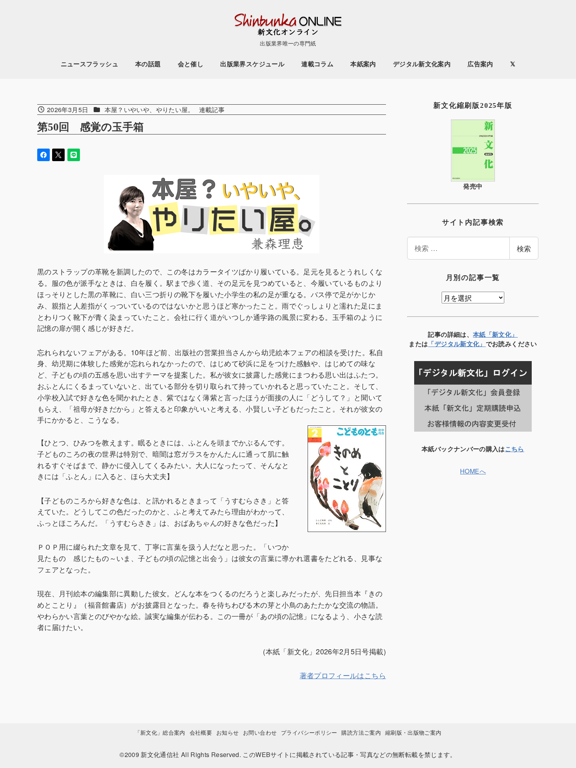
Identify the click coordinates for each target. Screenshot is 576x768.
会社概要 (201, 732)
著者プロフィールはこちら (343, 675)
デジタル (447, 343)
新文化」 (472, 343)
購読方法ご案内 (361, 732)
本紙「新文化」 (495, 334)
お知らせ (227, 732)
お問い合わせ (260, 732)
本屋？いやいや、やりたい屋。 (149, 109)
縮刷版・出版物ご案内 (413, 732)
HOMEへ (473, 471)
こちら (514, 448)
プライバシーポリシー (309, 732)
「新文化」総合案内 (160, 732)
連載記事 (212, 109)
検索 (524, 248)
